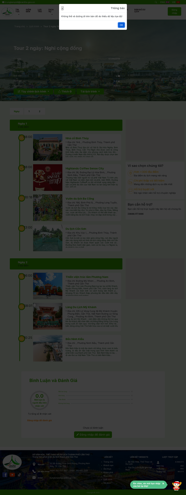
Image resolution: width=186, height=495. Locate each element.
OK (121, 25)
